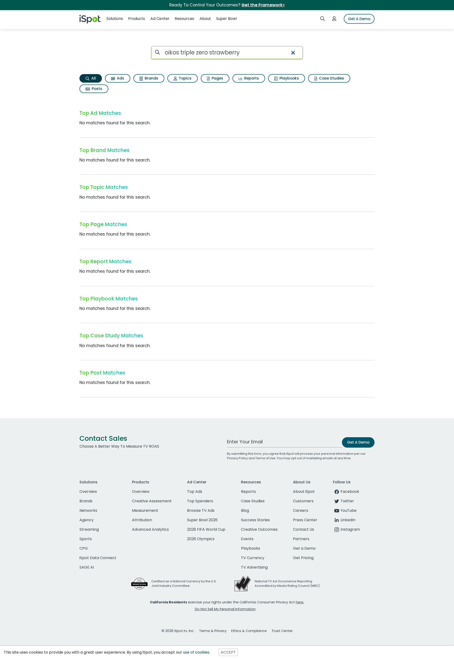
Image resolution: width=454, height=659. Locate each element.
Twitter (347, 501)
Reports (251, 78)
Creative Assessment (152, 501)
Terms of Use (265, 458)
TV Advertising (254, 567)
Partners (301, 539)
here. (300, 602)
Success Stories (255, 520)
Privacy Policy (237, 458)
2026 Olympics (200, 539)
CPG (83, 548)
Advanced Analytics (150, 529)
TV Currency (252, 558)
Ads (120, 78)
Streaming (89, 529)
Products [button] (136, 18)
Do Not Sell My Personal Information (225, 609)
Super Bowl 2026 (202, 520)
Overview (88, 491)
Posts (96, 88)
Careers (300, 510)
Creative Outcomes (259, 529)
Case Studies (331, 78)
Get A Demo (359, 19)
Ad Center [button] (160, 18)
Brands (151, 78)
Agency (86, 520)
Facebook (349, 491)
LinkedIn (347, 520)
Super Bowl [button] (226, 18)
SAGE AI (86, 567)
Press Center (305, 520)
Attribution (142, 520)
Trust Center (282, 630)
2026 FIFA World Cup (206, 529)
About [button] (205, 18)
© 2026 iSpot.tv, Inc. (178, 630)
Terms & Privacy (213, 630)
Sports (85, 539)
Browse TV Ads (200, 510)
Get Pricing (303, 558)
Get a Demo (304, 548)
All (93, 78)
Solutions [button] (114, 18)
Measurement (145, 510)
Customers (303, 501)
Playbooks (289, 78)
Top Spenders (200, 501)
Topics (185, 78)
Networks (88, 510)
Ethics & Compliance (249, 630)
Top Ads (194, 491)
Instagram (350, 529)
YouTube (348, 510)
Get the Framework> (263, 5)
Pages (217, 78)
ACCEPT (228, 652)
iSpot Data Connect (97, 558)
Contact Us (303, 529)
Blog (245, 510)
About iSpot (304, 491)
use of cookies (196, 652)
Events (247, 539)
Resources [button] (184, 18)
